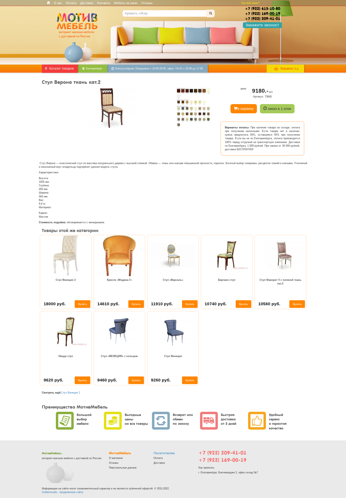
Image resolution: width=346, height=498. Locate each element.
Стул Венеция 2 (66, 279)
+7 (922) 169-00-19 (222, 460)
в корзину (245, 109)
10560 (269, 303)
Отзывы (147, 3)
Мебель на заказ (125, 3)
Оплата (71, 3)
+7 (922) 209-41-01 (222, 453)
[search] (211, 13)
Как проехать (206, 467)
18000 (55, 303)
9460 (107, 380)
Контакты (103, 3)
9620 (53, 380)
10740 (216, 303)
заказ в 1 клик (279, 109)
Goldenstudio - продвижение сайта (62, 492)
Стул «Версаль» (173, 279)
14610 (108, 303)
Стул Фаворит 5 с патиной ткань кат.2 (280, 281)
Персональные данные (123, 467)
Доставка (86, 3)
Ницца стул (65, 356)
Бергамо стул (226, 279)
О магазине (116, 457)
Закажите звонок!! (262, 25)
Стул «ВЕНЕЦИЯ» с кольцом (119, 356)
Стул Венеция (173, 356)
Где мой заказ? (250, 2)
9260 (161, 380)
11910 (162, 303)
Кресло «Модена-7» (119, 279)
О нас (58, 3)
